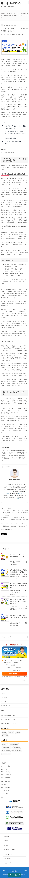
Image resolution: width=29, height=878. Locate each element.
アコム (4, 694)
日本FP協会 (20, 493)
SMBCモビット (6, 705)
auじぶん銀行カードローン (9, 723)
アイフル (4, 701)
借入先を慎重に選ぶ (10, 138)
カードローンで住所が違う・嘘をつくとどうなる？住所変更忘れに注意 (18, 601)
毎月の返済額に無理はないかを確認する (15, 134)
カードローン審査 (5, 766)
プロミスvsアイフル (16, 750)
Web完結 (18, 732)
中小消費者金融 (16, 747)
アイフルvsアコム (6, 754)
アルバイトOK (5, 735)
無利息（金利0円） (6, 787)
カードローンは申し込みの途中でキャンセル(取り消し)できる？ (18, 586)
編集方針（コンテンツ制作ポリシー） (12, 458)
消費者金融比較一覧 (6, 747)
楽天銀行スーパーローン (8, 715)
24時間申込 (10, 732)
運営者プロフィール (21, 499)
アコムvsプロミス (6, 750)
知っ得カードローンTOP (6, 13)
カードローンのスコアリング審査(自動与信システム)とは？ (18, 556)
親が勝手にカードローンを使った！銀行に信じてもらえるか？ (18, 617)
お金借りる (4, 744)
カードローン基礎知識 (19, 13)
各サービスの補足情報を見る (6, 529)
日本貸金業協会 (6, 493)
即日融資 (4, 732)
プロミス (4, 697)
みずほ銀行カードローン (8, 719)
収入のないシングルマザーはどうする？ (15, 143)
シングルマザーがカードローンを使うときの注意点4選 (16, 127)
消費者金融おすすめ (13, 744)
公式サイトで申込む (14, 673)
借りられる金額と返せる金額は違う (14, 131)
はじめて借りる (5, 790)
